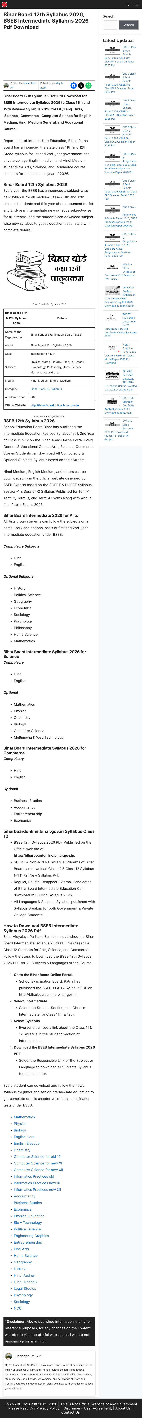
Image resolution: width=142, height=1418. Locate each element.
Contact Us (70, 1412)
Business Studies (28, 1203)
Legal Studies (25, 1288)
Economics (23, 1209)
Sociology (22, 1302)
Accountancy (24, 1196)
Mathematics (24, 1117)
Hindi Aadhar (24, 1275)
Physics (20, 1124)
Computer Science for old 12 (37, 1157)
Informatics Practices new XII (37, 1190)
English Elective (27, 1143)
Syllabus (56, 389)
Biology (20, 1130)
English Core (24, 1137)
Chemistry (22, 1150)
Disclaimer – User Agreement (87, 1408)
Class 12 (43, 389)
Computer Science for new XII (38, 1170)
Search (108, 16)
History (19, 1269)
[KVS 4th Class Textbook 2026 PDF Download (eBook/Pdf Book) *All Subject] (112, 424)
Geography (23, 1262)
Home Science (26, 1255)
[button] (127, 4)
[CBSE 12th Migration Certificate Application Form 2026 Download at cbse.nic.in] (112, 401)
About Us (123, 1408)
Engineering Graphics (31, 1236)
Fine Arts (21, 1249)
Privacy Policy (48, 1408)
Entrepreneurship (28, 1242)
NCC (18, 1308)
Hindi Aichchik (25, 1282)
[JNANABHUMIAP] (4, 4)
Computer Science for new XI (38, 1163)
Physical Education (29, 1216)
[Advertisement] (49, 56)
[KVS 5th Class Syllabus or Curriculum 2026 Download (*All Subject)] (112, 268)
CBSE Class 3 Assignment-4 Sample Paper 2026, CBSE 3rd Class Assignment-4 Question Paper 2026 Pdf (121, 245)
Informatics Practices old (34, 1176)
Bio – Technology (28, 1223)
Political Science (27, 1229)
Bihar (33, 389)
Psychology (23, 1295)
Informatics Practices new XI (37, 1183)
